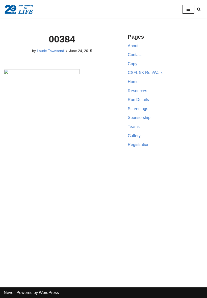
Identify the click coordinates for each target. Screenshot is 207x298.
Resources (137, 91)
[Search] (199, 9)
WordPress (49, 292)
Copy (132, 64)
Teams (134, 127)
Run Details (138, 99)
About (133, 46)
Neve (8, 292)
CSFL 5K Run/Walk (145, 72)
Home (133, 82)
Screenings (138, 109)
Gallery (134, 136)
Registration (138, 144)
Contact (135, 55)
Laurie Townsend (50, 51)
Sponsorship (139, 117)
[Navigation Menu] (188, 9)
